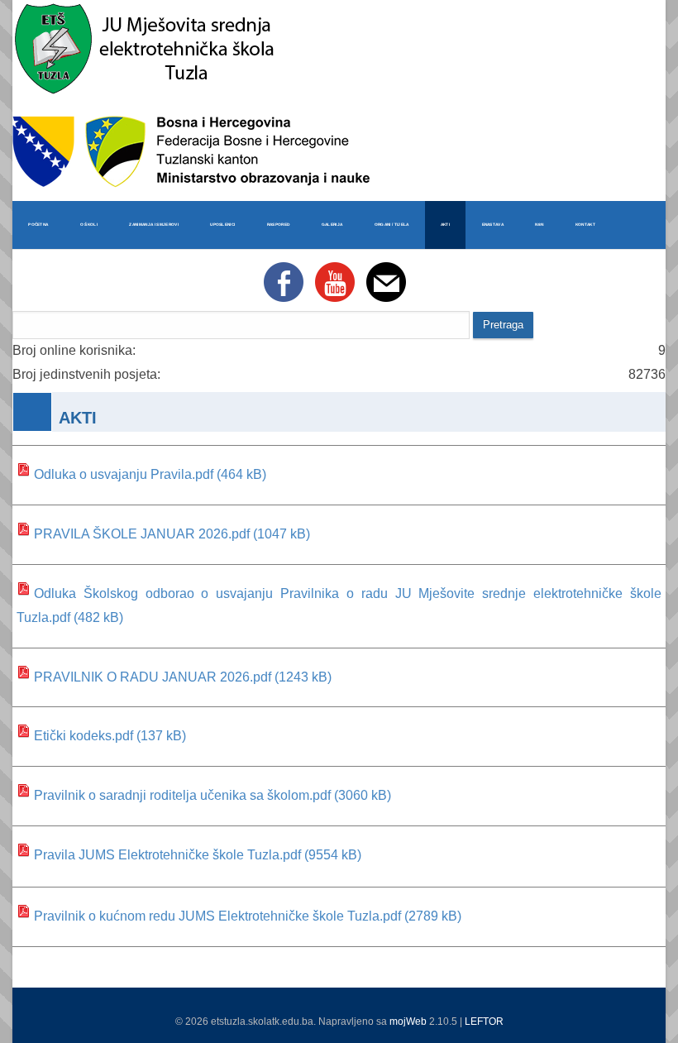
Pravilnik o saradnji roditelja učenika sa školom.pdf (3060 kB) (212, 795)
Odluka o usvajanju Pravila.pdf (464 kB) (150, 474)
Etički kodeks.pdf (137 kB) (110, 736)
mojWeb (408, 1021)
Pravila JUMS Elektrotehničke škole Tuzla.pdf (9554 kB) (197, 855)
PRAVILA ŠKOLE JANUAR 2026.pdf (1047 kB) (172, 534)
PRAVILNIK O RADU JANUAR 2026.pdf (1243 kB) (183, 677)
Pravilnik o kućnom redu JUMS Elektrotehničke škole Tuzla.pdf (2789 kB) (247, 916)
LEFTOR (484, 1021)
